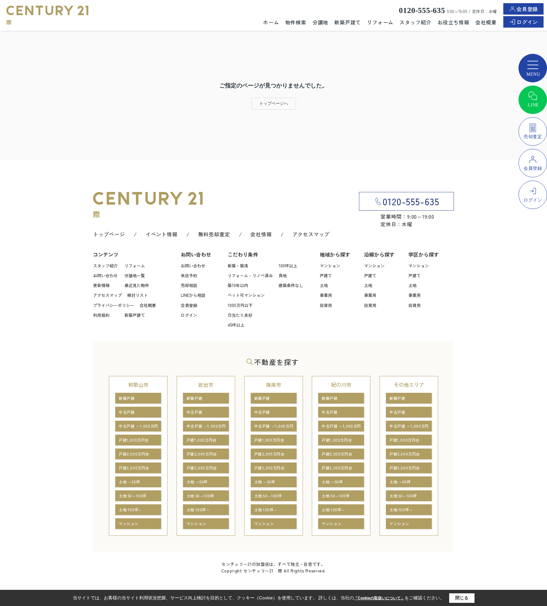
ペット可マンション (246, 295)
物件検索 (295, 22)
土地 (324, 285)
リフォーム (380, 22)
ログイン (527, 22)
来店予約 (189, 275)
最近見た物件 (136, 285)
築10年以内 (238, 285)
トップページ (109, 234)
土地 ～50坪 (129, 481)
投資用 (326, 305)
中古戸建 (127, 412)
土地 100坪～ (130, 509)
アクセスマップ (311, 234)
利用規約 (101, 315)
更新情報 (101, 285)
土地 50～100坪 (133, 495)
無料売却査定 (214, 234)
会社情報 (261, 234)
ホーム (271, 22)
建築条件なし (291, 285)
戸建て (326, 275)
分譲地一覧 (134, 275)
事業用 (326, 295)
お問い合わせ (105, 275)
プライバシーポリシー (113, 305)
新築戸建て (347, 22)
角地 (283, 275)
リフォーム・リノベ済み (250, 275)
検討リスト (137, 295)
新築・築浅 (238, 266)
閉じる (461, 597)
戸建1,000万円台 (134, 440)
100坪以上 (288, 266)
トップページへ (273, 103)
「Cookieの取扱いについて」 (379, 598)
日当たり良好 (240, 315)
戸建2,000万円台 (134, 453)
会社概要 (486, 22)
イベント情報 (162, 234)
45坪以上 (236, 325)
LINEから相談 (193, 295)
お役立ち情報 (453, 22)
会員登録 (527, 9)
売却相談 (189, 285)
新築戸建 (127, 398)
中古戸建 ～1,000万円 (138, 426)
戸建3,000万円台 (134, 467)
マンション (330, 266)
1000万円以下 (240, 305)
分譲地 (320, 22)
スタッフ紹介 (415, 22)
